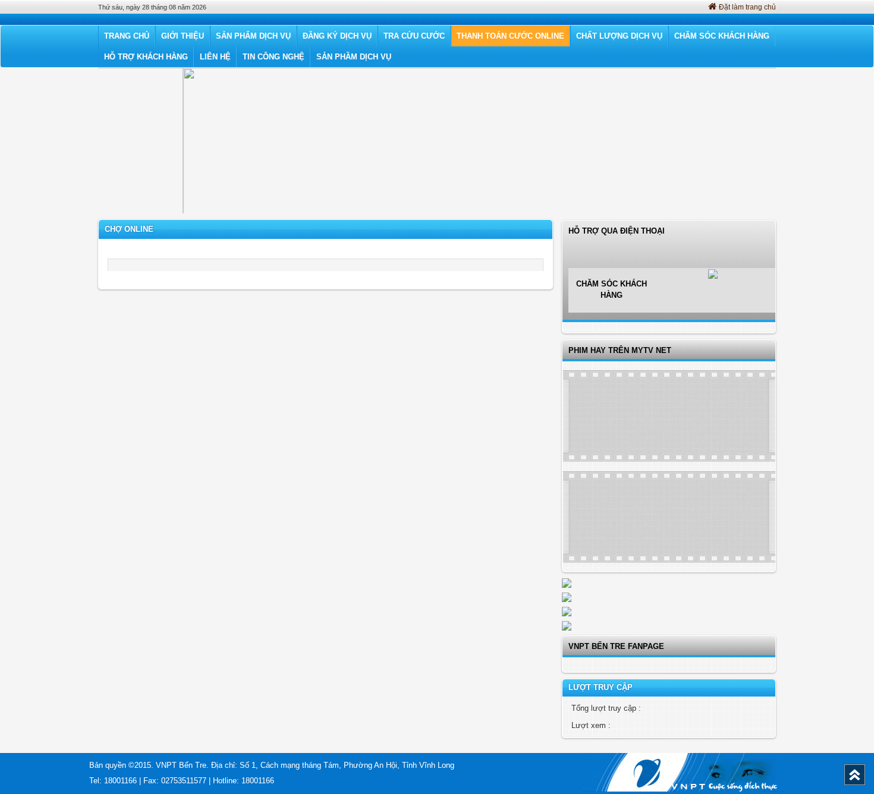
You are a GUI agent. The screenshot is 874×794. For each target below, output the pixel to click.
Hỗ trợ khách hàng (146, 56)
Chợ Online (129, 229)
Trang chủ (126, 35)
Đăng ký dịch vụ (337, 35)
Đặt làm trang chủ (747, 7)
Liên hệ (215, 56)
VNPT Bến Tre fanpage (616, 646)
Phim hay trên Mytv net (619, 350)
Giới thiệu (182, 35)
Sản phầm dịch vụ (353, 56)
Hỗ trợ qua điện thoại (616, 263)
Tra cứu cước (414, 35)
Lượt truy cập (600, 687)
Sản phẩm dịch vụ (253, 35)
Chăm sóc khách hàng (721, 35)
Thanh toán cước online (510, 35)
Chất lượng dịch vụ (619, 35)
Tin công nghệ (273, 56)
